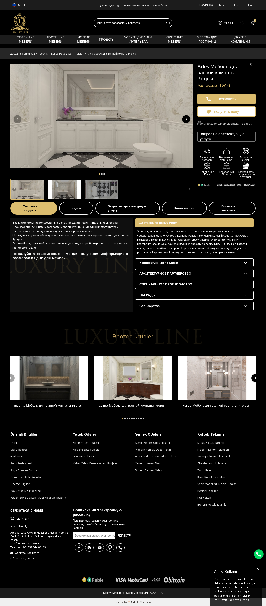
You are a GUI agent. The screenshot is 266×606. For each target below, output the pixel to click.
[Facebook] (79, 547)
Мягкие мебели (83, 39)
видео (76, 208)
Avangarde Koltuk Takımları (215, 456)
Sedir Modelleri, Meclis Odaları (217, 484)
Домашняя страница (22, 53)
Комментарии (184, 208)
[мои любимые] (242, 23)
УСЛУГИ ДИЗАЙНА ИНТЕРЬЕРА (138, 39)
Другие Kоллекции (240, 39)
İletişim (249, 4)
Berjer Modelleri (207, 490)
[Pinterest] (110, 547)
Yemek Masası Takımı (149, 463)
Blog (222, 4)
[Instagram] (89, 547)
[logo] (19, 22)
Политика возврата (228, 208)
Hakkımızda (17, 456)
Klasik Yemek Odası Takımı (152, 442)
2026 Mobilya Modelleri (25, 490)
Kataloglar (235, 4)
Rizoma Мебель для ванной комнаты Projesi (48, 405)
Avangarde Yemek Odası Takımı (156, 456)
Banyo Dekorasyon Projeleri (67, 53)
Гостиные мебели (55, 39)
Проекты (106, 39)
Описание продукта (30, 208)
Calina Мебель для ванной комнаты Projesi (132, 405)
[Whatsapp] (120, 547)
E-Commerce (145, 602)
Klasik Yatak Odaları (86, 442)
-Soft (132, 602)
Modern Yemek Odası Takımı (153, 449)
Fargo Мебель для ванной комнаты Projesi (216, 405)
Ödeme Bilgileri (20, 484)
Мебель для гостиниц (207, 39)
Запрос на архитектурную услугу (127, 208)
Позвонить (226, 99)
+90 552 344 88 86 (34, 547)
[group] (101, 116)
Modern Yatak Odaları (87, 449)
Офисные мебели (174, 39)
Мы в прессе (19, 449)
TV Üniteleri (205, 470)
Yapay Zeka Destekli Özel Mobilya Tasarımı (38, 497)
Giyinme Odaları (83, 456)
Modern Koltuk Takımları (213, 449)
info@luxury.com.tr (22, 558)
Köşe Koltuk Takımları (211, 477)
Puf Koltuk (204, 497)
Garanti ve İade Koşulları (26, 477)
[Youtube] (100, 547)
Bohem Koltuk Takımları (212, 504)
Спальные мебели (25, 39)
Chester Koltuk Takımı (211, 463)
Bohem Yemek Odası (149, 470)
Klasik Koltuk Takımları (211, 442)
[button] (99, 174)
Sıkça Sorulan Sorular (24, 470)
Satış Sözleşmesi (21, 463)
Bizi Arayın (23, 518)
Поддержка (206, 4)
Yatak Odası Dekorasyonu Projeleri (95, 463)
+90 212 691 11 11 (33, 543)
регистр (124, 535)
